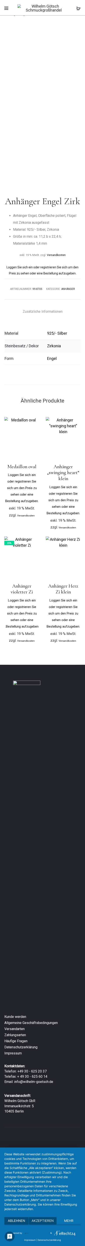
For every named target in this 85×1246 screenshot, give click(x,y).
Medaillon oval (21, 467)
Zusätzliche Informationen (43, 311)
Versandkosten (56, 255)
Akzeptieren (43, 1221)
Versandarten (14, 1029)
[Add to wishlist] (33, 422)
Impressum (13, 1053)
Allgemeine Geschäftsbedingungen (31, 1023)
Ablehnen (16, 1221)
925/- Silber (57, 333)
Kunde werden (15, 1017)
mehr (68, 1221)
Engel (52, 358)
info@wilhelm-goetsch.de (33, 1082)
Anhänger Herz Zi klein (63, 589)
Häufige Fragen (15, 1041)
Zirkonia (54, 346)
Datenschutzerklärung (20, 1047)
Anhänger (68, 289)
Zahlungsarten (15, 1035)
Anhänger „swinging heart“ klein (63, 473)
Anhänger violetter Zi (22, 589)
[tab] (42, 311)
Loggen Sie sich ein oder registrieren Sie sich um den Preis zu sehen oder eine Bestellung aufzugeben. (22, 488)
